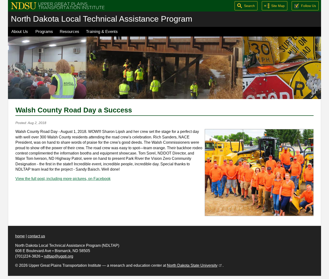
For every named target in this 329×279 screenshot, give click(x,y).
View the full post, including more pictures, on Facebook (63, 179)
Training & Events (102, 31)
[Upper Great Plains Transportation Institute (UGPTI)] (57, 5)
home (20, 236)
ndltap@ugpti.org (58, 256)
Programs (44, 31)
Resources (69, 31)
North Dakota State (195, 265)
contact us (36, 236)
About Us (19, 31)
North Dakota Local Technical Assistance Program (101, 18)
